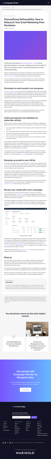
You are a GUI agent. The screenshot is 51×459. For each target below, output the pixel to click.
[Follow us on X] (7, 442)
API (4, 428)
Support (27, 430)
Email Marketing (18, 421)
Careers (38, 428)
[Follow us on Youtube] (3, 442)
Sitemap (38, 432)
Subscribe (34, 417)
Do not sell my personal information (27, 442)
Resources (28, 426)
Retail (16, 425)
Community (28, 421)
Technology (17, 432)
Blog (27, 428)
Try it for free (25, 389)
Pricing (4, 425)
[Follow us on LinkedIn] (5, 442)
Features (5, 423)
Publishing (16, 430)
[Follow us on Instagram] (12, 442)
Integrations (5, 426)
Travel (16, 433)
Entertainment (17, 428)
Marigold (24, 449)
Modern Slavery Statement (42, 433)
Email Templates (6, 430)
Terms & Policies (17, 442)
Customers (28, 425)
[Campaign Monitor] (19, 406)
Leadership (39, 425)
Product (5, 421)
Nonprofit (16, 426)
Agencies (16, 423)
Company (39, 421)
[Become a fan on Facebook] (10, 442)
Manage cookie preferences (42, 435)
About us (39, 423)
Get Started (28, 423)
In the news (39, 430)
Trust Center (39, 426)
